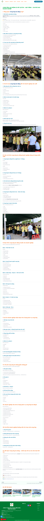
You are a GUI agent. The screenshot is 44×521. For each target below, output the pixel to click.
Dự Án (38, 508)
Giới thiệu (38, 505)
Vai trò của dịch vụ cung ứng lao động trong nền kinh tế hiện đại (7, 496)
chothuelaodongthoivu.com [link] (10, 478)
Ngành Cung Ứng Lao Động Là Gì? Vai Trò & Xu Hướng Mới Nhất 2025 (36, 496)
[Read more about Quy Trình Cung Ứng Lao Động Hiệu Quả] (17, 491)
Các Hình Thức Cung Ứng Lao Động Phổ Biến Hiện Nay (26, 495)
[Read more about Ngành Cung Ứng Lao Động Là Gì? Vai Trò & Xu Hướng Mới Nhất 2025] (36, 491)
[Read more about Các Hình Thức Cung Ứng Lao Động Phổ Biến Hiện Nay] (26, 491)
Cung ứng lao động (15, 11)
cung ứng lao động (15, 83)
